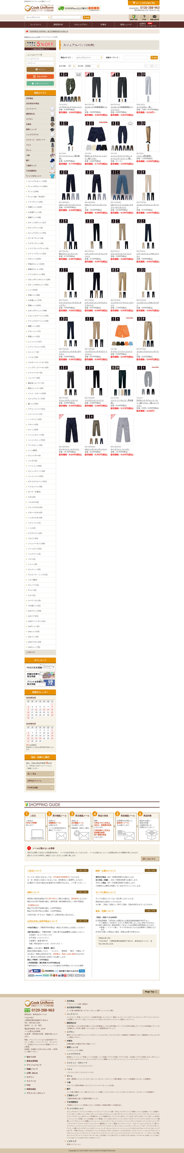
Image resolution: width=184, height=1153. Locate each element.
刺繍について (32, 1069)
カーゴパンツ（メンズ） (120, 449)
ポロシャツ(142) (34, 259)
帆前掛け (145, 1035)
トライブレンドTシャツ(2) (38, 248)
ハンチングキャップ (110, 1092)
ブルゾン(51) (33, 538)
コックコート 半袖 (73, 1017)
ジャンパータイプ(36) (36, 544)
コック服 (70, 1010)
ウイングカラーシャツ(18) (38, 321)
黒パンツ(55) (33, 404)
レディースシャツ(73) (36, 347)
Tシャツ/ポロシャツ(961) (37, 186)
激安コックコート (127, 1019)
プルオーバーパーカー (144, 1121)
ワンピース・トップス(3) (37, 575)
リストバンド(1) (34, 523)
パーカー (132, 1121)
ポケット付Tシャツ (78, 1114)
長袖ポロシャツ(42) (35, 269)
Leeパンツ (75, 1138)
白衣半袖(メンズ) (73, 1026)
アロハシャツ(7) (34, 331)
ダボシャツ (95, 1028)
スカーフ (70, 1085)
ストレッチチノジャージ (68, 400)
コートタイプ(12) (35, 549)
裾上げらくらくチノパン (68, 254)
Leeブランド (115, 1135)
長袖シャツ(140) (34, 305)
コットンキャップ (142, 1126)
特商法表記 (31, 1089)
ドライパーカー (83, 1123)
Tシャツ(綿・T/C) (111, 1111)
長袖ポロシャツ (108, 1116)
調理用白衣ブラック (107, 1028)
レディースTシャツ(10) (37, 254)
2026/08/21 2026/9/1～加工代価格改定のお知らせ (49, 31)
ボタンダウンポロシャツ (138, 1116)
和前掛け (125, 1035)
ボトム (93, 1010)
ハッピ (145, 1130)
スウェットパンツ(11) (36, 409)
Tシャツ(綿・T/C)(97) (36, 197)
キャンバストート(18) (36, 471)
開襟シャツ (108, 1059)
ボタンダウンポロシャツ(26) (39, 280)
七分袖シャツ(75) (35, 300)
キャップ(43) (33, 430)
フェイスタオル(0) (35, 507)
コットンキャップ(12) (36, 440)
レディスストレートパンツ (121, 254)
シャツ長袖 (102, 1057)
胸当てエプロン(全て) (74, 1035)
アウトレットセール (147, 25)
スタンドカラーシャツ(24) (38, 316)
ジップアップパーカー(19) (38, 368)
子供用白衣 (117, 1105)
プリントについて (34, 1065)
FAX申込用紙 (33, 788)
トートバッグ (100, 1128)
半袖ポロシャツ (96, 1116)
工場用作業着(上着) (74, 1098)
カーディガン (94, 1135)
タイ (87, 1085)
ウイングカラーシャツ (95, 1059)
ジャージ (119, 1133)
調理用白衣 (58, 24)
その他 (111, 1085)
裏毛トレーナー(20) (35, 388)
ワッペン (93, 1085)
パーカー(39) (33, 357)
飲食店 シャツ (72, 1057)
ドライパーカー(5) (35, 373)
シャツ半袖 (82, 1057)
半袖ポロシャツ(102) (36, 264)
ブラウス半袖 (112, 1057)
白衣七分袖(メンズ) (87, 1026)
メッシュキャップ (128, 1126)
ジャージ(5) (32, 564)
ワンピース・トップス (143, 1133)
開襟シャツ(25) (34, 326)
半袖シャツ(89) (34, 295)
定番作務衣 (71, 1044)
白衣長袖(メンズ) (102, 1026)
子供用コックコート (74, 1105)
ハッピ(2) (31, 528)
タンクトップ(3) (34, 569)
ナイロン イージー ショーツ (121, 351)
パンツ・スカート (132, 1123)
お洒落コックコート (75, 1019)
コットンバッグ (126, 1128)
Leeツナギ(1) (33, 616)
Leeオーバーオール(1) (36, 621)
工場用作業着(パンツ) (89, 1098)
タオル (81, 1130)
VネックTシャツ (92, 1114)
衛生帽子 (150, 1092)
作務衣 (103, 24)
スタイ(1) (31, 595)
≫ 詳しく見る (82, 870)
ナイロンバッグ (154, 1128)
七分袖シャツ (93, 1119)
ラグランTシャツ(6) (35, 243)
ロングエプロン (115, 1035)
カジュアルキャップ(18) (37, 181)
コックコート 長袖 (109, 1017)
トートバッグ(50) (35, 466)
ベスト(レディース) (86, 1072)
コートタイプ (93, 1133)
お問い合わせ (32, 1073)
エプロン (87, 1010)
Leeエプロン (84, 1138)
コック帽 (70, 1092)
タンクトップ (129, 1133)
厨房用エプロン (135, 1035)
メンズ (69, 1066)
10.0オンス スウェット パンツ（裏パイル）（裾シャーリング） (148, 403)
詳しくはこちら (149, 859)
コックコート (35, 24)
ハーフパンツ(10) (35, 419)
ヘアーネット (102, 1085)
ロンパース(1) (33, 585)
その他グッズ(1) (34, 606)
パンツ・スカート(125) (37, 393)
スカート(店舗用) (129, 1079)
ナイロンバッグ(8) (35, 487)
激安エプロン (74, 1037)
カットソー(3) (33, 352)
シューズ (105, 1010)
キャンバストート (113, 1128)
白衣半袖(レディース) (116, 1026)
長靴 (80, 1050)
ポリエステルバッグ (140, 1128)
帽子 (98, 1010)
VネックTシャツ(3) (35, 228)
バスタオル (89, 1130)
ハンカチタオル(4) (35, 518)
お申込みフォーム (34, 781)
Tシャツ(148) (33, 192)
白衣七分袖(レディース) (134, 1026)
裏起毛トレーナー (106, 1123)
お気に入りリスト (42, 83)
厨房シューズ (126, 24)
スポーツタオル (112, 1130)
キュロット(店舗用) (143, 1079)
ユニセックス (87, 1066)
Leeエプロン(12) (34, 642)
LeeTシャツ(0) (33, 626)
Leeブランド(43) (34, 611)
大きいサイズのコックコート (109, 1019)
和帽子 (76, 1092)
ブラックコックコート (152, 1017)
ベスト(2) (31, 559)
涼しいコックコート (90, 1019)
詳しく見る (32, 774)
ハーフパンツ (101, 1126)
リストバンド (136, 1130)
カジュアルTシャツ (106, 1114)
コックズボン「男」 (144, 107)
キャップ (143, 1092)
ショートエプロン (90, 1035)
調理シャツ (86, 1028)
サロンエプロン (80, 24)
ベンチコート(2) (34, 554)
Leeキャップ (94, 1138)
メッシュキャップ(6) (36, 435)
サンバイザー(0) (34, 456)
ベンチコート (104, 1133)
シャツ (75, 1119)
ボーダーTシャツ (121, 1114)
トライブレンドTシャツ (150, 1114)
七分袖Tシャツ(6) (35, 212)
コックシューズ (72, 1050)
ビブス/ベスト (154, 1130)
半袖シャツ (83, 1119)
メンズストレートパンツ (94, 400)
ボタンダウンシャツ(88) (37, 311)
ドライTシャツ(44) (35, 202)
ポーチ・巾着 (72, 1130)
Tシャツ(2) (32, 590)
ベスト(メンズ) (72, 1072)
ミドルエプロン (103, 1035)
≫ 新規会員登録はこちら (40, 49)
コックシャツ (122, 1017)
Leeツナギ (125, 1135)
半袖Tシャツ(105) (35, 207)
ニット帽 (73, 1128)
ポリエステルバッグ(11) (37, 481)
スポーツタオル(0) (35, 513)
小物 (111, 1010)
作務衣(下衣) (80, 1044)
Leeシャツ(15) (33, 632)
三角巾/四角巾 (79, 1085)
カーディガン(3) (34, 601)
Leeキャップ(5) (34, 647)
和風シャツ (90, 1044)
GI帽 (100, 1092)
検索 (87, 18)
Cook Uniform (94, 1151)
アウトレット (71, 1004)
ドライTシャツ (124, 1111)
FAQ (28, 1085)
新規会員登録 (42, 76)
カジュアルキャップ (74, 1111)
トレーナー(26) (34, 378)
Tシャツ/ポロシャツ (90, 1111)
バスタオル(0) (33, 502)
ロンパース (71, 1135)
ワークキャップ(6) (35, 445)
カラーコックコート (135, 1017)
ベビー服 (155, 1133)
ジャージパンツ (89, 1126)
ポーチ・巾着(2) (34, 492)
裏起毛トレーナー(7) (36, 383)
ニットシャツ (128, 1059)
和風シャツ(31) (34, 336)
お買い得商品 (82, 1004)
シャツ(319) (32, 290)
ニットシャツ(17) (35, 342)
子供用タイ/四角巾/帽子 (103, 1105)
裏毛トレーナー (119, 1123)
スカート (110, 1126)
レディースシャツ (141, 1059)
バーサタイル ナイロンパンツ (70, 107)
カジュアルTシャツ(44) (37, 233)
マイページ (31, 1081)
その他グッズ (105, 1135)
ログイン (42, 69)
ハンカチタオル (124, 1130)
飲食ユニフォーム (73, 1144)
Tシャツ (101, 1111)
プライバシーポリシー (36, 1093)
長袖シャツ (103, 1119)
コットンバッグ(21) (35, 476)
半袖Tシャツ (136, 1111)
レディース (77, 1066)
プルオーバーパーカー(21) (38, 362)
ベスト (112, 1133)
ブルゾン (70, 1133)
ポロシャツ (86, 1116)
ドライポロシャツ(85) (36, 274)
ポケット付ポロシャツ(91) (38, 285)
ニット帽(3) (32, 450)
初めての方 (31, 1057)
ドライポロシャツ (122, 1116)
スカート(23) (33, 424)
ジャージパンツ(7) (35, 414)
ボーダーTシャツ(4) (35, 238)
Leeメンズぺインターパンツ (70, 205)
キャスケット (93, 1092)
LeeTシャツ (150, 1135)
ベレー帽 (83, 1092)
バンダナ (91, 1128)
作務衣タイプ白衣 (74, 1028)
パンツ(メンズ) (87, 1079)
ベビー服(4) (32, 580)
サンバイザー (82, 1128)
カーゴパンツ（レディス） (69, 449)
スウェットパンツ (76, 1126)
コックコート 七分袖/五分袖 (91, 1017)
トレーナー (94, 1123)
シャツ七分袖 (92, 1057)
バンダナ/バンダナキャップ (128, 1092)
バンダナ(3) (32, 461)
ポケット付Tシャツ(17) (37, 223)
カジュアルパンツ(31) (36, 399)
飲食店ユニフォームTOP (32, 37)
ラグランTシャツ (134, 1114)
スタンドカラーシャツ (78, 1059)
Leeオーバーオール (137, 1135)
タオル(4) (31, 497)
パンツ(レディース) (101, 1079)
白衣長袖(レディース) (152, 1026)
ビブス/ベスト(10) (35, 533)
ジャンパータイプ (81, 1133)
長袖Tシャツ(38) (34, 217)
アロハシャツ (118, 1059)
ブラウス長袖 (141, 1057)
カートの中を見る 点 (145, 2)
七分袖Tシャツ (147, 1111)
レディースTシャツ (73, 1116)
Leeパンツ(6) (33, 637)
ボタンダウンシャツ (115, 1119)
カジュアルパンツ (147, 1123)
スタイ (85, 1135)
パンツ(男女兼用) (115, 1079)
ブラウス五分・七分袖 (127, 1057)
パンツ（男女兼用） (144, 156)
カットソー (123, 1121)
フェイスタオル (99, 1130)
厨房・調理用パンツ (74, 1079)
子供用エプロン (87, 1105)
